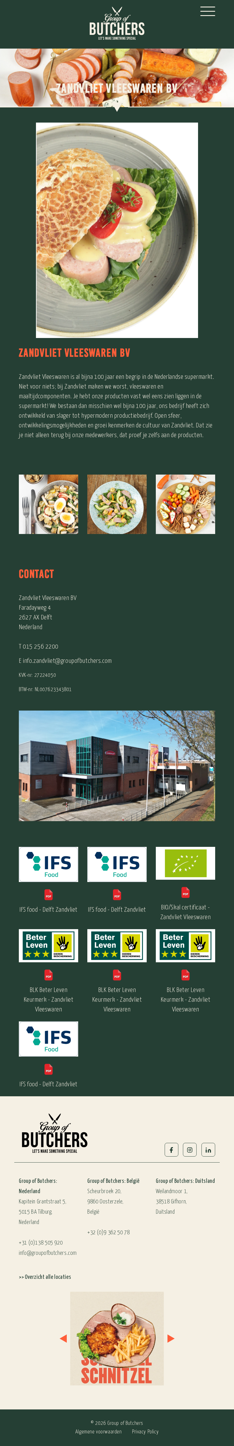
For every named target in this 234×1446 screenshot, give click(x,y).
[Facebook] (171, 1150)
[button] (63, 1338)
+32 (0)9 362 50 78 (108, 1232)
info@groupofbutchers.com (48, 1253)
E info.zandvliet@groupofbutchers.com (65, 661)
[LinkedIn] (208, 1150)
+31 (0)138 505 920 (40, 1243)
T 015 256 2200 (38, 646)
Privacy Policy (145, 1432)
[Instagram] (190, 1150)
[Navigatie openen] (207, 11)
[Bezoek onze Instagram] (117, 1338)
